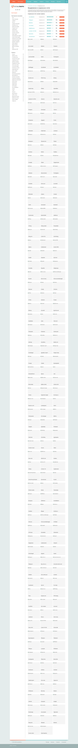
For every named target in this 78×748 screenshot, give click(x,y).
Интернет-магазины (15, 32)
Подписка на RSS (16, 9)
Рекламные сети (15, 25)
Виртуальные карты (15, 96)
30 (57, 25)
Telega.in (30, 20)
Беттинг (13, 22)
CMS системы (14, 81)
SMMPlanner (31, 28)
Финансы (13, 91)
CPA (13, 17)
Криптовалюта (14, 93)
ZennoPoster (31, 36)
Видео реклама (15, 44)
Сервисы (41, 1)
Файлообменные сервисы (16, 35)
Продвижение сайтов (16, 63)
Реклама (53, 1)
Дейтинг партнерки (15, 46)
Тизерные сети (14, 28)
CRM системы (14, 94)
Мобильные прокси (15, 97)
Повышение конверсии (16, 78)
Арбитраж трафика (15, 61)
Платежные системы (15, 67)
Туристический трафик (16, 37)
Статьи (47, 1)
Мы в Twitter (18, 9)
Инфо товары (14, 34)
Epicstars (30, 33)
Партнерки (29, 1)
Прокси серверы (15, 99)
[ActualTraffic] (17, 6)
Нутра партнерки (15, 19)
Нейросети (14, 100)
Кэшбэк (13, 88)
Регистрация (20, 1)
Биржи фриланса (15, 69)
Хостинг (13, 54)
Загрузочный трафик (15, 40)
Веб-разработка (15, 75)
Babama (30, 22)
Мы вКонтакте (19, 9)
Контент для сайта (15, 64)
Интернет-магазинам (16, 76)
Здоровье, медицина (15, 41)
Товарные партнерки (15, 23)
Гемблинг (13, 20)
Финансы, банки (15, 31)
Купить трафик (14, 70)
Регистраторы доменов (16, 73)
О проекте (58, 742)
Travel (13, 90)
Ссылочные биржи (15, 66)
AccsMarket (31, 16)
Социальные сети (15, 60)
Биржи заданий (15, 43)
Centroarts (14, 745)
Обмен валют (14, 84)
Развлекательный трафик (16, 38)
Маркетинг (14, 72)
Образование (14, 29)
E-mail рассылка (15, 57)
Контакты (59, 1)
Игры (13, 47)
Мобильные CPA (15, 49)
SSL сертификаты (15, 87)
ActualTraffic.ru (30, 5)
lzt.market (30, 25)
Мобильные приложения (16, 79)
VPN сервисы (14, 85)
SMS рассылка (14, 55)
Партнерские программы (16, 15)
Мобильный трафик (15, 26)
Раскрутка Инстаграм (16, 58)
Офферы (35, 1)
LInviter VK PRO (32, 31)
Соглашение (64, 742)
